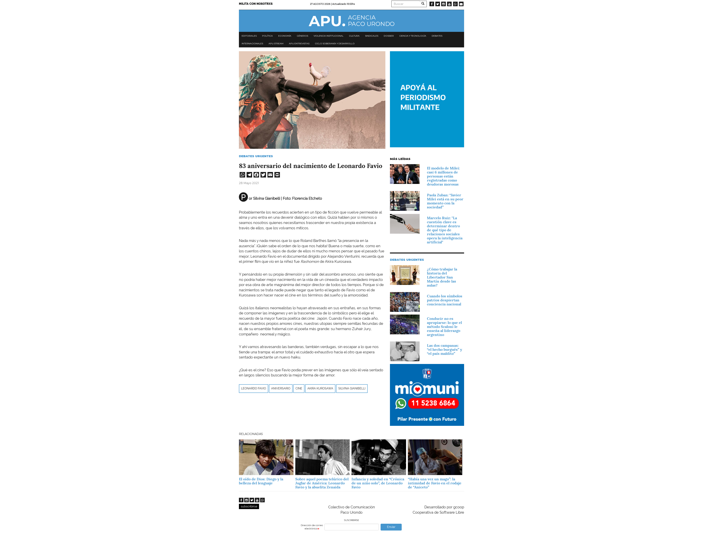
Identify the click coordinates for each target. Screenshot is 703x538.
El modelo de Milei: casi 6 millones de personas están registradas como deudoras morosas (443, 176)
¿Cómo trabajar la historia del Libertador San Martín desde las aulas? (442, 277)
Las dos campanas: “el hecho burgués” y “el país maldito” (444, 349)
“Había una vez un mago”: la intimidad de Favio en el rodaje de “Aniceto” (434, 483)
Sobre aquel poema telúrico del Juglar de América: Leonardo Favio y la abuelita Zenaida (322, 483)
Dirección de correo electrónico (312, 527)
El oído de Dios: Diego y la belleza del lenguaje (261, 481)
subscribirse (249, 506)
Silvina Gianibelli (351, 388)
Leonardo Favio (253, 388)
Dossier (389, 35)
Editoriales (249, 35)
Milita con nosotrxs (256, 3)
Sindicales (371, 35)
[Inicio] (351, 20)
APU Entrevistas (299, 43)
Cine (298, 388)
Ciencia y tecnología (412, 35)
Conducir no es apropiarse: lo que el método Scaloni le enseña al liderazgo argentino (444, 326)
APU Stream (276, 43)
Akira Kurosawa (320, 388)
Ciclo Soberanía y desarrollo (335, 43)
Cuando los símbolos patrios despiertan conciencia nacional (444, 300)
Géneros (302, 35)
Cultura (354, 35)
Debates (437, 35)
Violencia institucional (328, 35)
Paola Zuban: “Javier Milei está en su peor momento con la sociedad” (445, 201)
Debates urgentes (256, 156)
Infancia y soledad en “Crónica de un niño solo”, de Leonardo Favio (378, 483)
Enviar (391, 527)
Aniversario (280, 388)
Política (267, 35)
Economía (284, 35)
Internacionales (252, 43)
